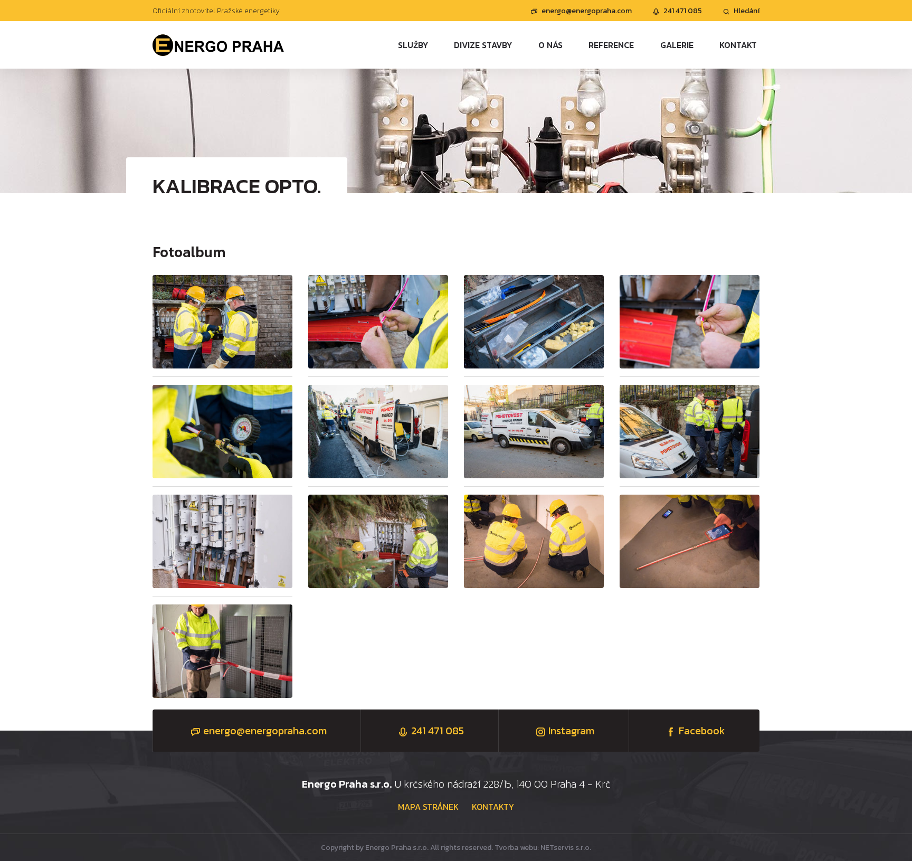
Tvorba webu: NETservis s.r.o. (543, 847)
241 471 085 (682, 10)
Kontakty (493, 806)
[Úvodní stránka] (218, 44)
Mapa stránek (428, 806)
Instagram (571, 731)
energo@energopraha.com (587, 10)
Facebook (702, 731)
